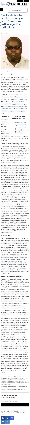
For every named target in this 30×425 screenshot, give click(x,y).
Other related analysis (20, 133)
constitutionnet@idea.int (13, 411)
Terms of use (20, 412)
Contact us (5, 414)
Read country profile (20, 122)
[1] (11, 74)
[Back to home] (3, 4)
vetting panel (25, 249)
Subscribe (15, 405)
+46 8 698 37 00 (21, 410)
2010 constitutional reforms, (17, 99)
